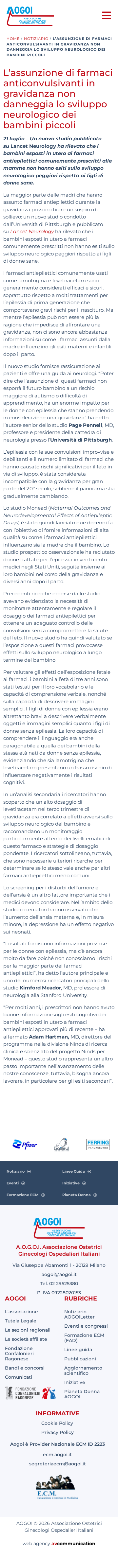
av (54, 1543)
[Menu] (106, 15)
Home (13, 38)
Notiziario (36, 38)
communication (76, 1543)
